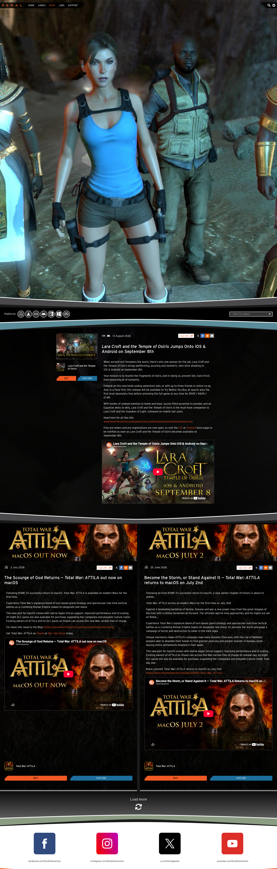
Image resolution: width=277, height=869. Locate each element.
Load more (138, 799)
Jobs (61, 5)
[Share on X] (198, 336)
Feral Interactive (11, 5)
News (52, 5)
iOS (180, 427)
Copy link (184, 336)
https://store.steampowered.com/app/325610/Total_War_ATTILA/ (184, 672)
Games (42, 5)
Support (73, 5)
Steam (40, 633)
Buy (35, 778)
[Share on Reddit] (207, 336)
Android (191, 427)
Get (66, 378)
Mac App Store (56, 633)
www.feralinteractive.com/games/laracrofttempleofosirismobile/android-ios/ (148, 421)
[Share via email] (212, 336)
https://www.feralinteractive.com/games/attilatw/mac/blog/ (79, 627)
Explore (87, 378)
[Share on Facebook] (202, 336)
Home (31, 5)
